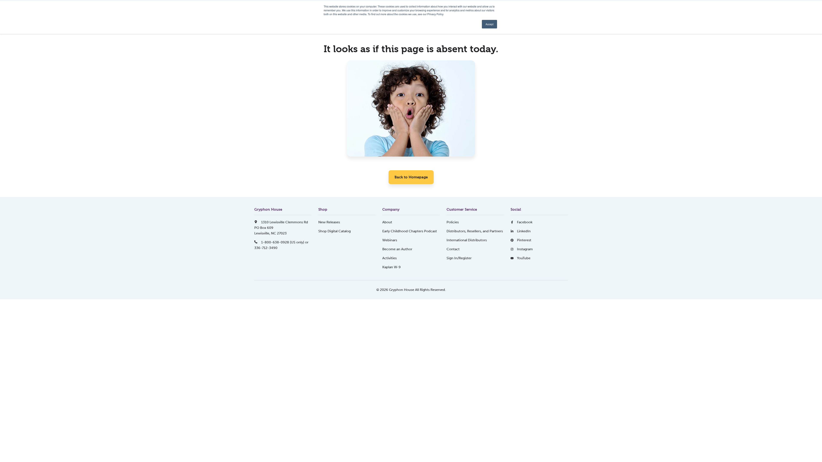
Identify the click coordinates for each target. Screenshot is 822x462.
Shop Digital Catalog (334, 231)
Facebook (524, 222)
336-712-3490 (265, 248)
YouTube (523, 258)
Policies (453, 222)
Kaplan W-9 (391, 267)
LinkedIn (524, 231)
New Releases (329, 222)
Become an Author (397, 249)
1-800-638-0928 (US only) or (284, 242)
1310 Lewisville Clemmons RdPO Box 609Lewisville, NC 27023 (281, 227)
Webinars (389, 240)
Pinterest (524, 240)
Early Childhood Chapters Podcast (409, 231)
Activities (389, 258)
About (387, 222)
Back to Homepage (411, 177)
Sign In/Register (459, 258)
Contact (453, 249)
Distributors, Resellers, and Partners (475, 231)
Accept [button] (489, 24)
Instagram (525, 249)
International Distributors (467, 240)
